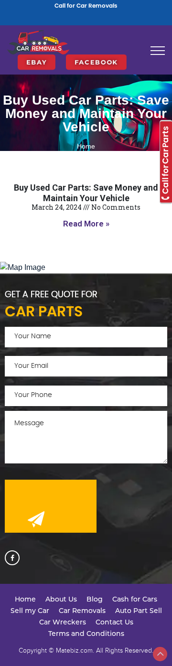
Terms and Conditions (86, 633)
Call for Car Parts (165, 160)
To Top (160, 654)
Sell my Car (30, 610)
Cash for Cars (134, 599)
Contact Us (114, 622)
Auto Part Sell (138, 610)
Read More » (86, 223)
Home (86, 146)
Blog (94, 599)
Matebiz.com (74, 650)
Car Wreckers (62, 622)
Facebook (96, 62)
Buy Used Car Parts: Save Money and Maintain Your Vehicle (86, 193)
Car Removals (82, 610)
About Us (61, 599)
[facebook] (12, 557)
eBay (36, 62)
